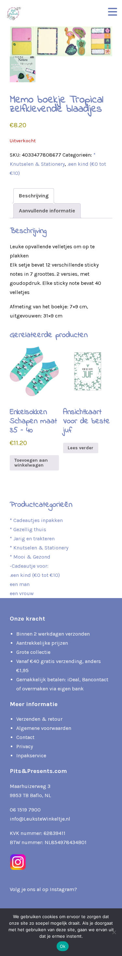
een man (20, 584)
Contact (25, 737)
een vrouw (22, 593)
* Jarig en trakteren (32, 538)
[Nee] (114, 932)
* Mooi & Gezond (30, 557)
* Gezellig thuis (28, 529)
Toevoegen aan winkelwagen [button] (31, 462)
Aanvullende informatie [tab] (47, 211)
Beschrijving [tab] (33, 196)
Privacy (24, 746)
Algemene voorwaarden (43, 728)
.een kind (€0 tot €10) (35, 575)
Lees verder (80, 448)
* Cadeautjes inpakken (36, 520)
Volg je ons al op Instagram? (43, 889)
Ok (63, 946)
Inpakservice (31, 755)
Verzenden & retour (39, 719)
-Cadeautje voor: (29, 566)
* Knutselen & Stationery (39, 548)
